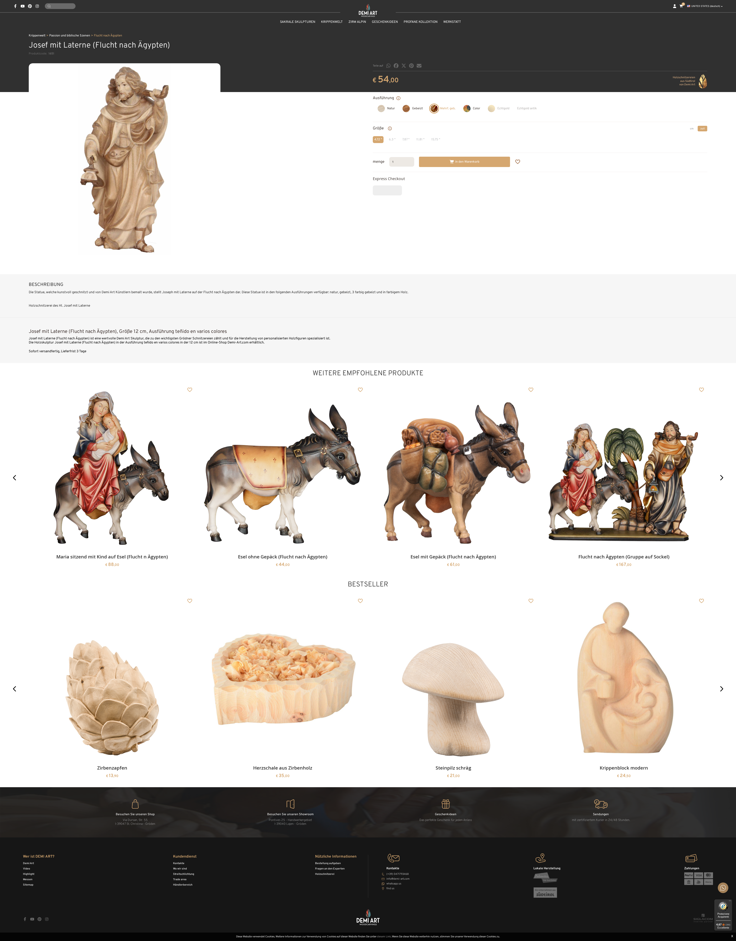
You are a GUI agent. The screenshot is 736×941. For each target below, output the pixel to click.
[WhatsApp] (388, 65)
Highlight (28, 874)
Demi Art (28, 863)
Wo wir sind (180, 868)
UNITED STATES (705, 6)
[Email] (419, 65)
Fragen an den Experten (330, 868)
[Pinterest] (411, 65)
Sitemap (28, 885)
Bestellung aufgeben (328, 863)
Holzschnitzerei (324, 874)
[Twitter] (403, 65)
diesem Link (384, 936)
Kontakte (178, 863)
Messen (27, 879)
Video (26, 868)
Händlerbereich (182, 885)
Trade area (179, 879)
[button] (14, 477)
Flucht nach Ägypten (108, 36)
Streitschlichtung (183, 874)
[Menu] (730, 901)
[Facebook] (396, 65)
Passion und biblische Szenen (69, 36)
